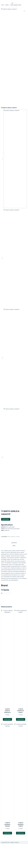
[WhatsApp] (22, 0)
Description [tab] (14, 542)
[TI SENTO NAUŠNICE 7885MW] (7, 772)
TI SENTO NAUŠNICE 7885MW (7, 824)
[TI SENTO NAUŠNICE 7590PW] (20, 772)
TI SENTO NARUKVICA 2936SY (20, 710)
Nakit (9, 536)
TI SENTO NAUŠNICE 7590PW (21, 824)
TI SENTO (18, 536)
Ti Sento (7, 714)
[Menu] (1, 4)
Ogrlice (13, 536)
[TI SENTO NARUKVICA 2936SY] (20, 659)
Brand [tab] (14, 545)
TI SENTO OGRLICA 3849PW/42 (7, 710)
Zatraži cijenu (5, 519)
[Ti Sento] (6, 597)
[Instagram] (26, 0)
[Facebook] (24, 0)
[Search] (26, 4)
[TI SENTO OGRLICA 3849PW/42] (7, 659)
